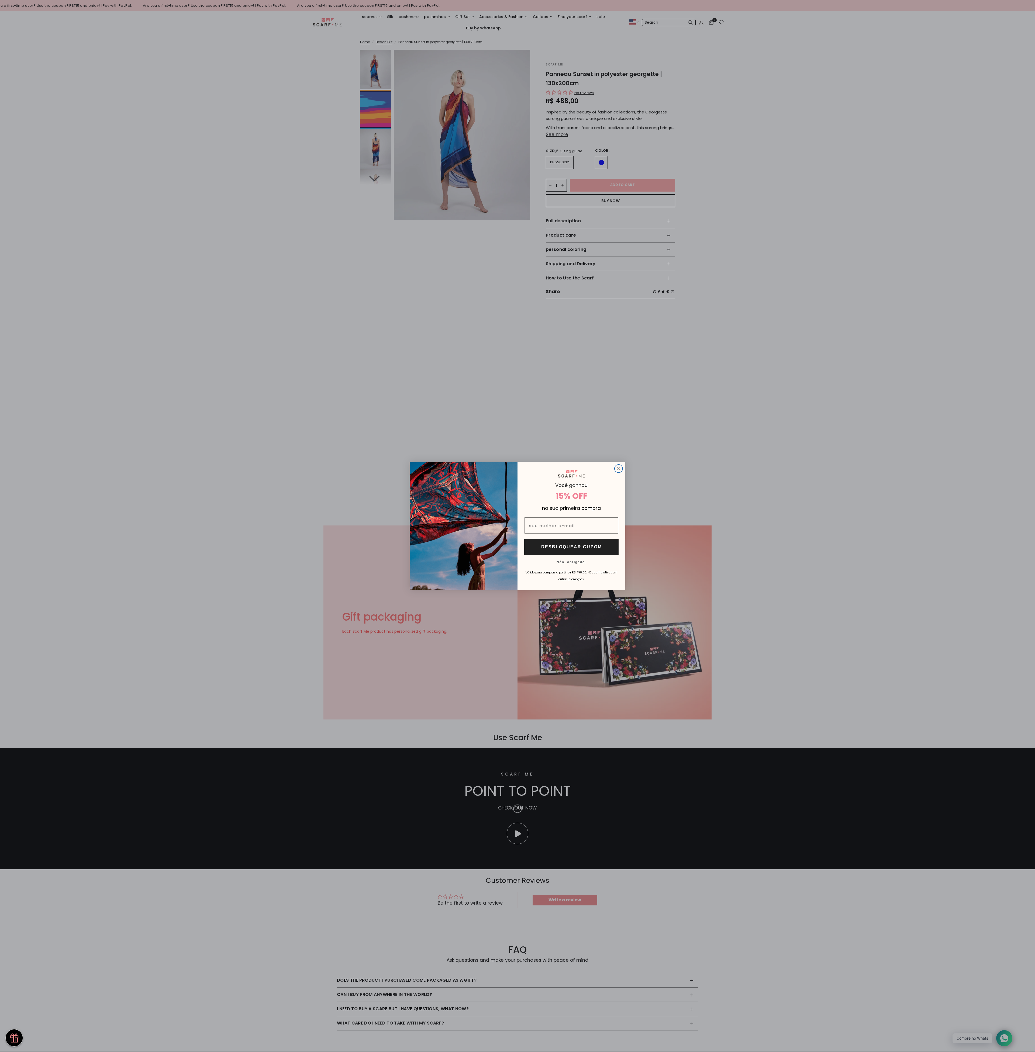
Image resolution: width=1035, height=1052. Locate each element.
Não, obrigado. (571, 561)
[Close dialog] (619, 469)
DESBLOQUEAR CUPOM (571, 547)
